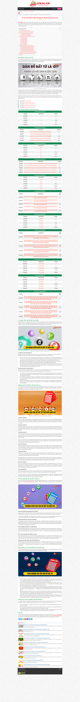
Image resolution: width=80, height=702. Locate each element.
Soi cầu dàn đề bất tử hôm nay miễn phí (26, 31)
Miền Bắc (20, 11)
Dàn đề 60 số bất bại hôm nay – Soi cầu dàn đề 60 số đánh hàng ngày (37, 664)
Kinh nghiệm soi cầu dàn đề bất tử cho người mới (28, 52)
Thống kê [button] (36, 8)
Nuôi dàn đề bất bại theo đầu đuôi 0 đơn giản (28, 46)
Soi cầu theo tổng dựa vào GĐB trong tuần (27, 49)
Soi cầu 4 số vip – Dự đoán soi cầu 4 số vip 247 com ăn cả (35, 651)
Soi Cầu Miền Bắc (26, 14)
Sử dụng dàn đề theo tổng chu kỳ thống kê (27, 47)
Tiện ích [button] (43, 8)
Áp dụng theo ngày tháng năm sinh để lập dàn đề (28, 51)
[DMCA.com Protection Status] (21, 673)
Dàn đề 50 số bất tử (24, 40)
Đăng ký (59, 8)
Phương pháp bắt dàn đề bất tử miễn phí (27, 45)
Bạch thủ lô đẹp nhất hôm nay (29, 107)
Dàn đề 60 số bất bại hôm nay (29, 103)
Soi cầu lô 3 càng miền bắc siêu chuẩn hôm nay (33, 655)
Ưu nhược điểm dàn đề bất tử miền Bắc (26, 33)
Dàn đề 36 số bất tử (24, 39)
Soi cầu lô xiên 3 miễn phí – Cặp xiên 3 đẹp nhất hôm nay (34, 646)
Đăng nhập (54, 8)
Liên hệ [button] (60, 668)
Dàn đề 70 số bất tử (24, 43)
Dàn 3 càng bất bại (24, 44)
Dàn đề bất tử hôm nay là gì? (25, 30)
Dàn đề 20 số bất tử (24, 38)
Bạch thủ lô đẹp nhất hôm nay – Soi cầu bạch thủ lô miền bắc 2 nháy (37, 629)
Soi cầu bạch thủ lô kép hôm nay (30, 105)
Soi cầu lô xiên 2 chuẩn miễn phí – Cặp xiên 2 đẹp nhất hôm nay (36, 642)
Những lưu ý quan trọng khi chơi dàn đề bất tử (27, 53)
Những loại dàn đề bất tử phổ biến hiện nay (27, 36)
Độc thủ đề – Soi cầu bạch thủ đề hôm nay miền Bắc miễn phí (35, 624)
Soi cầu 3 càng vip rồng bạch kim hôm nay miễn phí (33, 660)
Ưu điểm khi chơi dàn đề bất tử (25, 34)
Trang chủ (32, 8)
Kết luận (21, 54)
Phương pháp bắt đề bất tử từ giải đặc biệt (27, 48)
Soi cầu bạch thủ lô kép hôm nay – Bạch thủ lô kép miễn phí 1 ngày (36, 633)
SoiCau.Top (21, 9)
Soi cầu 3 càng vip (27, 100)
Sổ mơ (40, 8)
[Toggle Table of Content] (59, 29)
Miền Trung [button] (26, 11)
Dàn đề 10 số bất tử (24, 37)
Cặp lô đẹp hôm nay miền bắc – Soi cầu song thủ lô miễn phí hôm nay (37, 638)
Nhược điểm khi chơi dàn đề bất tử (26, 35)
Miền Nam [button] (32, 11)
